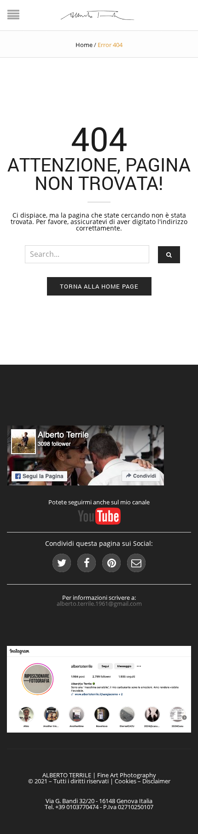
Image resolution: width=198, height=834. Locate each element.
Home (84, 45)
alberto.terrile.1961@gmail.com (99, 603)
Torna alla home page (99, 286)
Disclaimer (156, 781)
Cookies (125, 781)
